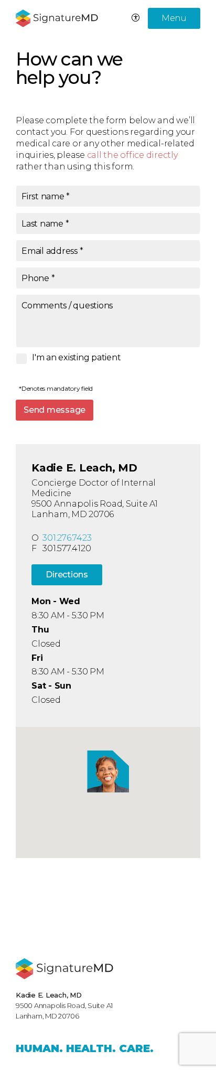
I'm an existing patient (76, 357)
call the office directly (132, 155)
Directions (67, 575)
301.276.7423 (66, 538)
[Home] (64, 968)
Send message (54, 410)
